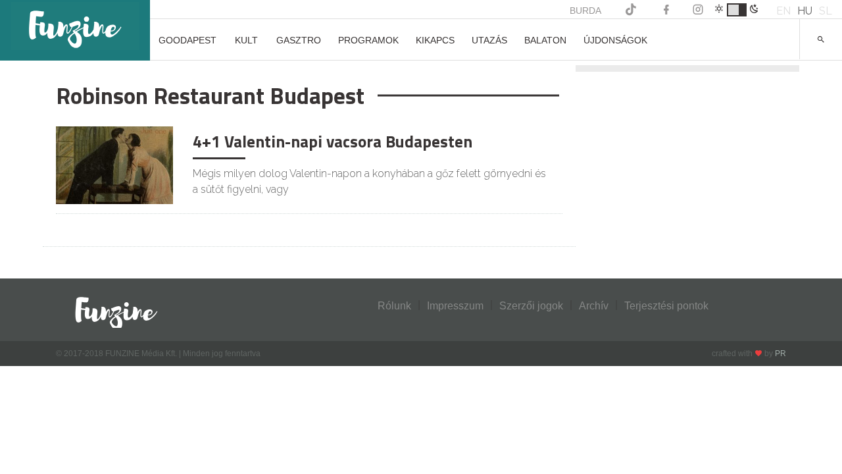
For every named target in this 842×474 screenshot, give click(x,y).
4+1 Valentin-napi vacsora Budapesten (332, 141)
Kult (246, 40)
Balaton (545, 40)
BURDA (585, 10)
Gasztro (298, 40)
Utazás (489, 40)
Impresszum (455, 305)
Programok (368, 40)
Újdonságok (615, 40)
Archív (593, 305)
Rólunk (394, 305)
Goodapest (187, 40)
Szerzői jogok (531, 305)
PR (780, 353)
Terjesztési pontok (666, 305)
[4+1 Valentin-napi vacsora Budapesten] (114, 164)
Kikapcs (435, 40)
